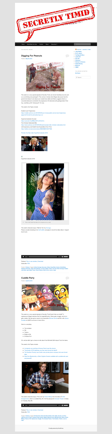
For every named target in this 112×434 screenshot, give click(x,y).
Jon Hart (43, 268)
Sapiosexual (34, 418)
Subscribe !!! (54, 44)
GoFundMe (41, 230)
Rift (30, 418)
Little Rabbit (78, 51)
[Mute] (62, 257)
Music (47, 44)
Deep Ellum (53, 267)
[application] (45, 256)
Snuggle (39, 418)
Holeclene (77, 60)
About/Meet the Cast (32, 44)
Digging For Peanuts (31, 55)
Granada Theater (59, 399)
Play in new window (31, 261)
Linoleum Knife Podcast (37, 417)
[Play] (23, 257)
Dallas (48, 267)
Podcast (28, 267)
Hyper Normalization (36, 268)
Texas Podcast (39, 270)
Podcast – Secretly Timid (84, 49)
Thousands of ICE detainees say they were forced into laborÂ (40, 350)
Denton (58, 267)
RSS (28, 263)
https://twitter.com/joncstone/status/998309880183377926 (36, 129)
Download (40, 261)
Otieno (50, 268)
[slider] (66, 256)
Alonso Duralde (44, 416)
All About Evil (37, 416)
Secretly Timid (56, 268)
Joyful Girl (78, 56)
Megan (47, 268)
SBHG (76, 67)
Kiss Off (77, 58)
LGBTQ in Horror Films (26, 417)
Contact (41, 44)
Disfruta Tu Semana (80, 62)
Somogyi (48, 228)
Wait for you (46, 270)
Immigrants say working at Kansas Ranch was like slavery (40, 348)
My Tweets (77, 73)
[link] (34, 133)
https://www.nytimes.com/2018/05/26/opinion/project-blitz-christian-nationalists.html (43, 125)
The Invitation (55, 418)
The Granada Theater (47, 418)
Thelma (60, 418)
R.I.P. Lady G (78, 53)
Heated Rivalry (79, 63)
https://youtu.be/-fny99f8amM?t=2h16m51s (32, 121)
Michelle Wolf (58, 417)
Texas (34, 270)
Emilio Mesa (63, 267)
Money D (77, 65)
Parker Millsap (48, 396)
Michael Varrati (53, 318)
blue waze (44, 267)
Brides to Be (51, 416)
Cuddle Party (27, 277)
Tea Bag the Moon (79, 55)
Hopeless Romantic (25, 268)
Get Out (60, 416)
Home (23, 44)
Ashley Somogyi (37, 267)
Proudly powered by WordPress (56, 428)
